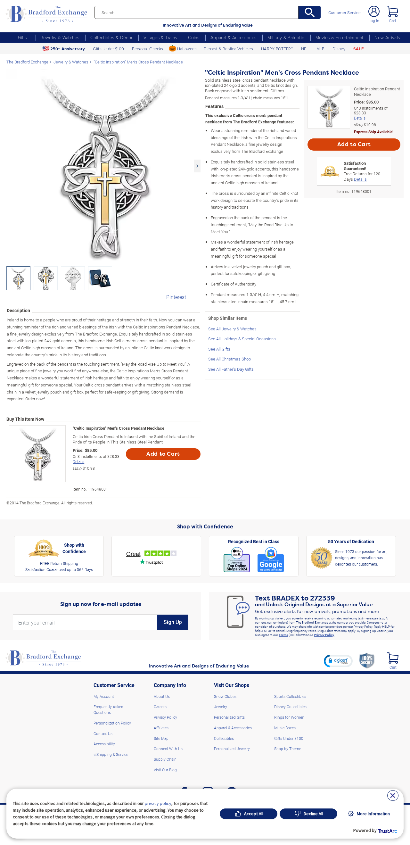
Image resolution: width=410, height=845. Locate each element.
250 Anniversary (67, 49)
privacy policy (158, 803)
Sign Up (173, 622)
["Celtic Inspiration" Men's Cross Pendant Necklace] (103, 166)
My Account (104, 696)
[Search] (310, 12)
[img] (392, 658)
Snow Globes (225, 696)
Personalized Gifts (229, 717)
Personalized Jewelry (232, 748)
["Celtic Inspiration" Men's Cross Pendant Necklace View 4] (100, 278)
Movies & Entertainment (340, 37)
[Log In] (374, 11)
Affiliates (161, 727)
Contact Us (103, 733)
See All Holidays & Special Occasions (242, 338)
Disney (338, 49)
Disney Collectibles (290, 706)
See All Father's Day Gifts (231, 369)
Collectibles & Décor (111, 37)
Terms (283, 635)
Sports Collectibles (290, 696)
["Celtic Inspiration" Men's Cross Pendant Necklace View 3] (73, 278)
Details (78, 461)
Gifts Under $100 (108, 49)
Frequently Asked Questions (108, 709)
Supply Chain (165, 759)
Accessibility (104, 743)
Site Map (161, 738)
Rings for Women (289, 717)
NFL (304, 49)
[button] (338, 661)
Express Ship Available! (373, 132)
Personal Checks (147, 49)
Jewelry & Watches (60, 37)
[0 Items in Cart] (392, 11)
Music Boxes (285, 727)
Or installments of (96, 459)
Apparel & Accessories (233, 37)
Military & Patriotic (285, 37)
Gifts (22, 37)
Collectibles (224, 738)
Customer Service (344, 13)
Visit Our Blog (165, 769)
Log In (374, 20)
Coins (193, 37)
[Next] (197, 166)
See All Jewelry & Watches (232, 328)
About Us (162, 696)
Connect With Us (168, 748)
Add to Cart (163, 454)
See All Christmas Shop (229, 358)
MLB (320, 49)
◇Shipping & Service (111, 754)
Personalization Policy (112, 722)
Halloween (187, 49)
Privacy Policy (324, 635)
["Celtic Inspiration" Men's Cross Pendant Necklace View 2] (46, 278)
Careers (160, 706)
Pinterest (176, 297)
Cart (392, 20)
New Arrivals (387, 37)
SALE (358, 49)
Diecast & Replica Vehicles (228, 49)
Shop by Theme (287, 748)
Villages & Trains (160, 37)
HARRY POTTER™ (277, 49)
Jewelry (220, 706)
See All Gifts (219, 349)
